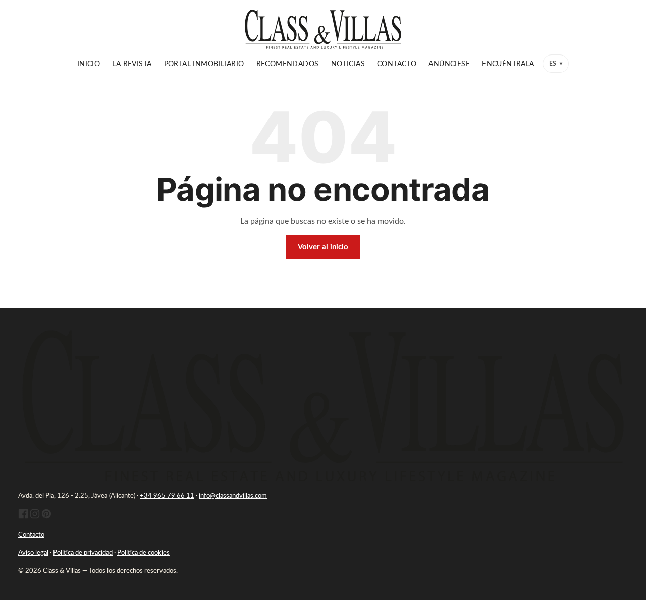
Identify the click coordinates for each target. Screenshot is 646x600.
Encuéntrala (508, 64)
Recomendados (287, 64)
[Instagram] (35, 517)
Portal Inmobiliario (204, 64)
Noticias (348, 64)
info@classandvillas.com (233, 496)
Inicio (88, 64)
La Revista (131, 64)
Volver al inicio (323, 247)
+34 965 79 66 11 (167, 496)
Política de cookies (143, 553)
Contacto (396, 64)
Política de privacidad (83, 553)
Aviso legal (33, 553)
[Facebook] (23, 517)
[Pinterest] (46, 517)
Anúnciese (449, 64)
